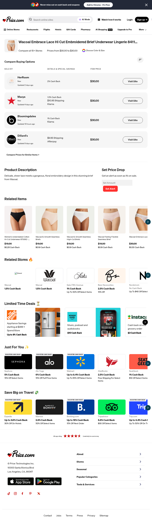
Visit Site (133, 81)
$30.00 (94, 81)
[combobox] (60, 19)
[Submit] (30, 20)
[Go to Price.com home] (13, 19)
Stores (80, 462)
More (141, 29)
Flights (46, 29)
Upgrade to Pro (125, 29)
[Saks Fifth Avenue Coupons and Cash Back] (80, 280)
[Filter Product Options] (140, 60)
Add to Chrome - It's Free (98, 5)
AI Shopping (101, 29)
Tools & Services (85, 484)
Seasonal (82, 469)
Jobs (58, 515)
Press (80, 515)
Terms (69, 515)
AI (86, 19)
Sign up (141, 19)
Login (130, 19)
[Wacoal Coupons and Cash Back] (18, 280)
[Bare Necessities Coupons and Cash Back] (112, 280)
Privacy (91, 515)
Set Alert (110, 189)
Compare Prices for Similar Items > (23, 154)
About (80, 454)
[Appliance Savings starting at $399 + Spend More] (32, 322)
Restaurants (32, 29)
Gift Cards (71, 29)
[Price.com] (21, 460)
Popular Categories (87, 477)
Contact (48, 515)
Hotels (58, 29)
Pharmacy (85, 29)
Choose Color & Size (95, 50)
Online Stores (13, 29)
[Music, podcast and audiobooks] (93, 322)
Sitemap (104, 515)
